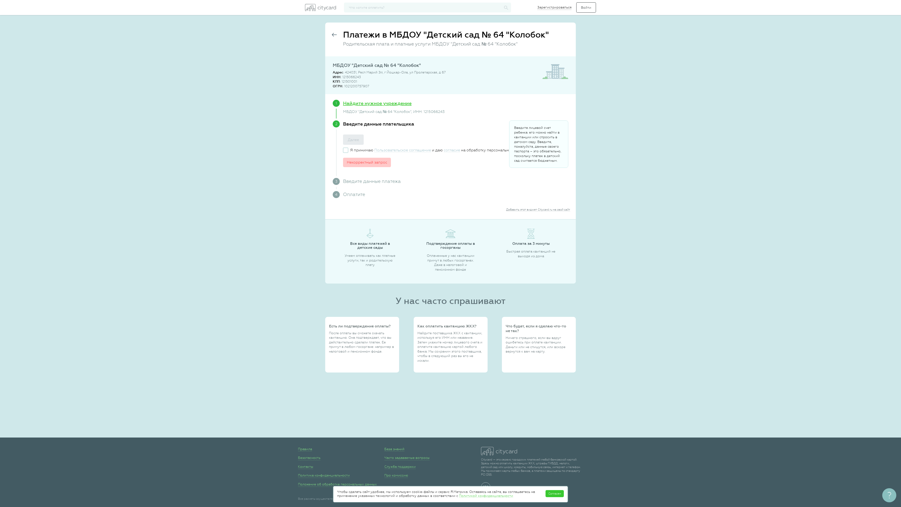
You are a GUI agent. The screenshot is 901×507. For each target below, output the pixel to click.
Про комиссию (396, 475)
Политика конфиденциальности (324, 475)
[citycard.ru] (320, 7)
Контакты (305, 467)
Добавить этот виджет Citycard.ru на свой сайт (538, 209)
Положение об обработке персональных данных (337, 484)
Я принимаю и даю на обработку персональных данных (439, 150)
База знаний (394, 449)
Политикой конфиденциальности (486, 496)
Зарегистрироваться (554, 7)
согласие (452, 150)
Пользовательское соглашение (402, 150)
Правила (305, 449)
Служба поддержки (400, 467)
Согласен (554, 493)
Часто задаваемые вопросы (407, 458)
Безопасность (309, 458)
